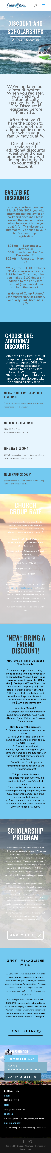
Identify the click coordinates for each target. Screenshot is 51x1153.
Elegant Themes (25, 1146)
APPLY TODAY (23, 39)
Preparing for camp (21, 1058)
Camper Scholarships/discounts (24, 1067)
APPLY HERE (23, 935)
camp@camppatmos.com (21, 588)
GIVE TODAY (23, 1031)
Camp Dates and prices (23, 1076)
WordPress (25, 1149)
